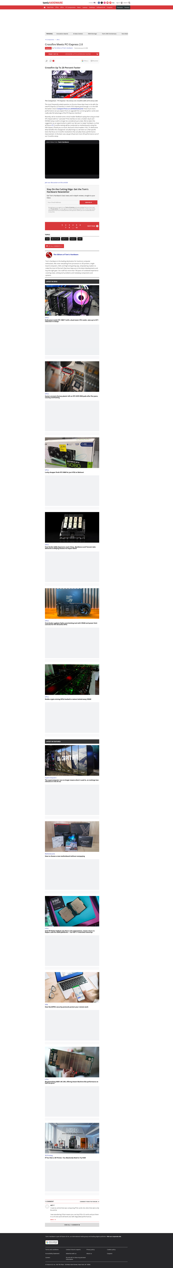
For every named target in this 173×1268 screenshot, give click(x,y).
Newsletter (95, 61)
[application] (72, 159)
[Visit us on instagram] (105, 3)
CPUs (57, 7)
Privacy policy (90, 1249)
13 (76, 228)
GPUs (62, 7)
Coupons (109, 7)
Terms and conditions (52, 1249)
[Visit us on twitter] (102, 3)
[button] (127, 3)
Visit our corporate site (114, 1236)
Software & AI (101, 7)
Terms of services (70, 207)
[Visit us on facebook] (99, 3)
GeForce (65, 239)
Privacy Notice (54, 209)
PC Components (70, 7)
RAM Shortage (92, 34)
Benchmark (55, 239)
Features (48, 48)
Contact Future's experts (73, 1249)
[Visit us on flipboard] (110, 3)
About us (89, 1253)
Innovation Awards (62, 34)
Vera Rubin (125, 34)
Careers (47, 1257)
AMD (80, 239)
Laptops (84, 7)
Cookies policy (111, 1249)
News (79, 7)
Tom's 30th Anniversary (109, 34)
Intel (47, 239)
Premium (120, 7)
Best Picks (50, 7)
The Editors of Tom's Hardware (63, 48)
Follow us (86, 61)
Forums (127, 7)
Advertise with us (71, 1253)
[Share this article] (46, 60)
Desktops (92, 7)
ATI (52, 125)
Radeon (73, 239)
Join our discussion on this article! (56, 183)
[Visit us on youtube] (107, 3)
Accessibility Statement (52, 1253)
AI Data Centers (78, 34)
